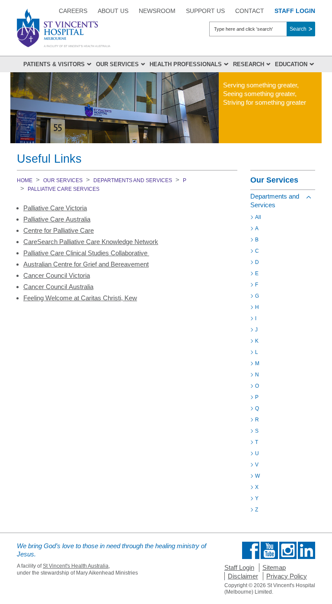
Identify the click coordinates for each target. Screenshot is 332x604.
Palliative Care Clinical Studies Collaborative (86, 253)
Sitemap (274, 567)
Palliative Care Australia (56, 219)
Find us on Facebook (250, 550)
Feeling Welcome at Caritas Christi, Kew (80, 298)
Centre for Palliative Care (58, 230)
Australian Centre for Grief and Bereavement (86, 264)
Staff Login (239, 567)
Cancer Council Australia (58, 286)
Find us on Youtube (269, 550)
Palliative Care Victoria (55, 208)
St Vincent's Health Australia (76, 566)
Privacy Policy (286, 576)
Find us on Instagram (288, 550)
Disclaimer (243, 576)
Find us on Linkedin (306, 550)
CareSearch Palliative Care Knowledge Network (90, 241)
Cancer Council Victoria (56, 275)
